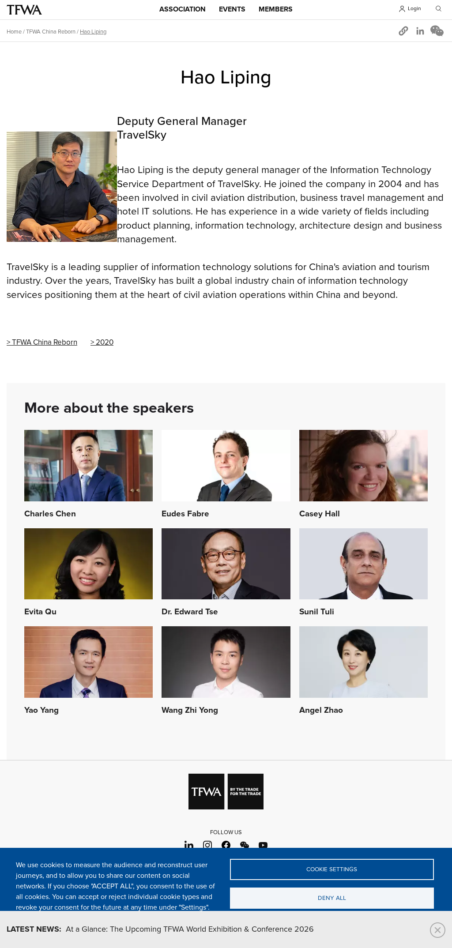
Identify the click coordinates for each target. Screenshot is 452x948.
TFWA (24, 9)
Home (14, 31)
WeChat (244, 845)
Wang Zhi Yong (190, 710)
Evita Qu (40, 612)
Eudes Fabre (185, 514)
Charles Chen (50, 514)
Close (437, 930)
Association (182, 9)
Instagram (207, 845)
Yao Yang (41, 710)
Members (276, 9)
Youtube (263, 845)
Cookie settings (331, 869)
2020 (104, 342)
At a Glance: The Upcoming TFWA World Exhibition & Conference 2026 (160, 929)
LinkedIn (189, 845)
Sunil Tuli (316, 612)
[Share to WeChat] (437, 31)
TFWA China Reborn (44, 342)
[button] (403, 31)
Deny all (332, 898)
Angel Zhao (321, 710)
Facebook (226, 845)
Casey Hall (319, 514)
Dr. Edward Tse (190, 612)
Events (232, 9)
